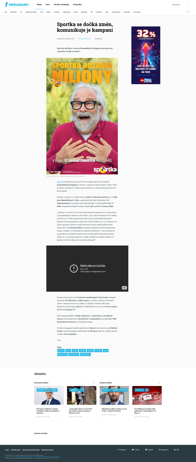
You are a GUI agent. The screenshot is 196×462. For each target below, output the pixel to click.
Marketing (66, 12)
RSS (177, 450)
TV (21, 12)
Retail (76, 12)
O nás (7, 449)
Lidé (106, 12)
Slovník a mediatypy (61, 5)
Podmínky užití (15, 449)
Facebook (123, 450)
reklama (82, 351)
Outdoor (57, 12)
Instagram (164, 450)
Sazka (68, 351)
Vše (5, 12)
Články (39, 5)
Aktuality (14, 12)
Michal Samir (62, 354)
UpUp (106, 351)
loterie (75, 351)
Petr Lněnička (85, 354)
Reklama (84, 12)
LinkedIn (150, 450)
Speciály (127, 12)
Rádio (49, 12)
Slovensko (137, 12)
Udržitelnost (116, 12)
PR (92, 12)
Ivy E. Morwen (73, 354)
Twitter (137, 450)
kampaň (90, 351)
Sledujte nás (176, 4)
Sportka (61, 351)
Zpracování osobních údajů (31, 449)
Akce (48, 5)
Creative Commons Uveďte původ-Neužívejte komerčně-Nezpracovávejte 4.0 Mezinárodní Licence (32, 457)
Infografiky (77, 5)
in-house (98, 351)
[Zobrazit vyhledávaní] (188, 12)
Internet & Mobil (31, 12)
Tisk (41, 12)
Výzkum (99, 12)
